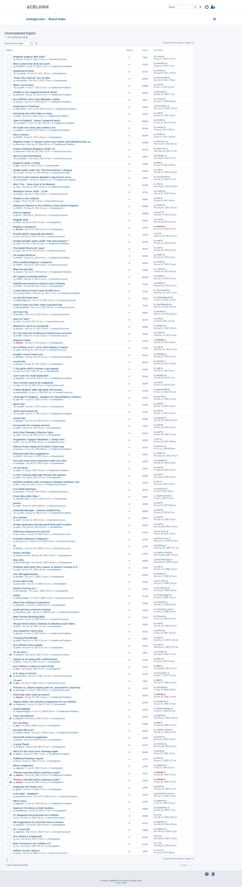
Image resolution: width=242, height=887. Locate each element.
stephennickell (22, 498)
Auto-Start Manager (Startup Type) (33, 432)
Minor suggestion (23, 765)
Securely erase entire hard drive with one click (39, 460)
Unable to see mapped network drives (35, 91)
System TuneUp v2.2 (24, 588)
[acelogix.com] (38, 7)
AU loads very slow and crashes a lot (34, 127)
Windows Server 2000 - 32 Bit (30, 191)
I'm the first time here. (26, 297)
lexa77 (18, 215)
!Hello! (16, 595)
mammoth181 (21, 392)
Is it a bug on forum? (25, 673)
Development (60, 73)
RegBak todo (20, 219)
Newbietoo (21, 704)
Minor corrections (23, 84)
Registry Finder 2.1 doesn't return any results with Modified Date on (52, 141)
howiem (19, 130)
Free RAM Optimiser (24, 488)
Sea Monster (21, 591)
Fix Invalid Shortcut (24, 255)
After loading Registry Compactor (32, 262)
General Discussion (58, 59)
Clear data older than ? (26, 496)
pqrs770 (19, 399)
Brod (18, 761)
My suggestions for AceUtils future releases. (38, 822)
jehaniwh (20, 94)
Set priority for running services (31, 425)
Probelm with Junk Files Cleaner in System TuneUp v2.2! (45, 566)
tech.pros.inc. (22, 541)
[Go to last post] (164, 56)
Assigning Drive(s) (23, 70)
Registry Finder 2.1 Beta (26, 162)
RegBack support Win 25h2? (29, 56)
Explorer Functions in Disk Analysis (33, 807)
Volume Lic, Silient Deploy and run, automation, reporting (46, 687)
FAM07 (22, 123)
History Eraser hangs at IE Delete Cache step (38, 446)
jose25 (19, 739)
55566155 (20, 605)
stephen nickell (22, 555)
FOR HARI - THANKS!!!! (25, 793)
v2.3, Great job (21, 829)
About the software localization (31, 602)
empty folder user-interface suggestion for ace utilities (44, 701)
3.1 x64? (17, 680)
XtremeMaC (21, 109)
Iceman (22, 73)
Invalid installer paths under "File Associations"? (40, 240)
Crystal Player (21, 744)
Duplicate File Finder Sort (27, 786)
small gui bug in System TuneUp (32, 609)
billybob (19, 718)
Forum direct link (23, 581)
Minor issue (19, 800)
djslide (19, 754)
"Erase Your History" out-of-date (31, 77)
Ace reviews (20, 517)
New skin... (19, 559)
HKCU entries (21, 134)
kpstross (19, 449)
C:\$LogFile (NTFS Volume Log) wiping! (35, 368)
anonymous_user (23, 612)
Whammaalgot (22, 598)
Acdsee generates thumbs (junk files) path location (42, 524)
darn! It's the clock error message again (35, 751)
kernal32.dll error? (23, 729)
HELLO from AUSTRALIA (27, 155)
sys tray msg (20, 311)
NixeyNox (20, 491)
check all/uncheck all (25, 410)
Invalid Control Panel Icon (28, 354)
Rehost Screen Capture (26, 850)
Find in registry (21, 212)
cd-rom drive (20, 467)
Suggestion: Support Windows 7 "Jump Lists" (39, 439)
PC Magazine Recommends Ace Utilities (36, 814)
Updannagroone (23, 300)
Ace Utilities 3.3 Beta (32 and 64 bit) (33, 666)
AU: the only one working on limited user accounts (42, 332)
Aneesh (19, 229)
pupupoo (20, 421)
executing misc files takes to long (32, 113)
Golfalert (23, 158)
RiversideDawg (22, 562)
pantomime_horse (24, 796)
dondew (19, 314)
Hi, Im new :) (20, 651)
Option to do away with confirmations (35, 659)
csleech (19, 272)
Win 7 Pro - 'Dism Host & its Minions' (34, 184)
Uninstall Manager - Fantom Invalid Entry (37, 510)
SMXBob (20, 357)
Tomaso (19, 102)
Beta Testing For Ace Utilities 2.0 (32, 843)
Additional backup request (28, 758)
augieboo (20, 768)
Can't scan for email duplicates (31, 375)
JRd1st (18, 662)
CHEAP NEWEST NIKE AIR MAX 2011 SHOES (37, 389)
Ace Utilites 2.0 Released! (27, 836)
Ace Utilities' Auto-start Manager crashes (36, 99)
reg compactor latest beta (28, 630)
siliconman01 (21, 80)
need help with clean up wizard (31, 694)
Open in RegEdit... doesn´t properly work (36, 120)
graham (19, 633)
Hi (14, 545)
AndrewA (20, 747)
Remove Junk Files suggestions (31, 453)
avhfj (18, 321)
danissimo (20, 144)
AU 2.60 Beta (20, 722)
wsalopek (20, 463)
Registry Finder (22, 340)
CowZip (19, 194)
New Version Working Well (29, 616)
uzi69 (21, 87)
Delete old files (22, 552)
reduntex (20, 654)
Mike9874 (20, 66)
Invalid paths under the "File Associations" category (42, 169)
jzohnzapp (20, 690)
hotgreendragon (23, 711)
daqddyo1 (20, 378)
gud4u (18, 789)
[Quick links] (215, 19)
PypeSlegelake (22, 307)
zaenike (19, 364)
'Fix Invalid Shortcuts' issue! (29, 247)
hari (17, 165)
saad (21, 172)
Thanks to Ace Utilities (26, 198)
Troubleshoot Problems (61, 66)
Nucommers (21, 676)
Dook (18, 222)
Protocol (19, 619)
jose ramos (21, 534)
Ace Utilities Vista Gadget (27, 644)
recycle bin (19, 361)
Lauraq (19, 59)
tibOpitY (19, 328)
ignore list (19, 403)
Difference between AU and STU (31, 531)
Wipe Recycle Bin (23, 269)
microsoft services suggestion (30, 737)
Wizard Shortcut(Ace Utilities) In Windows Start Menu (44, 623)
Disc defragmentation (25, 573)
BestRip (19, 576)
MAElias (19, 548)
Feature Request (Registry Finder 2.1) (34, 148)
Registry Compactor (24, 226)
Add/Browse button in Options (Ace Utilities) (39, 283)
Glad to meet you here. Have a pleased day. (38, 304)
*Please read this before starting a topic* (36, 772)
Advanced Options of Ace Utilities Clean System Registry (46, 205)
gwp (18, 201)
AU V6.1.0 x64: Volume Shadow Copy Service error (42, 177)
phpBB (112, 881)
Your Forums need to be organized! (33, 382)
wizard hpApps (21, 708)
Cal (17, 236)
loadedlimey (21, 810)
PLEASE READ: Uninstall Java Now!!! (33, 233)
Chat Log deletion (23, 715)
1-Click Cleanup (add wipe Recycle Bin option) (39, 474)
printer (17, 503)
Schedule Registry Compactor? (31, 538)
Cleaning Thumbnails (25, 637)
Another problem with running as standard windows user (46, 481)
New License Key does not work (31, 63)
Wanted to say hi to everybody (30, 325)
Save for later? (21, 318)
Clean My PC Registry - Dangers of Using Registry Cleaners (47, 396)
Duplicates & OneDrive (26, 106)
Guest (18, 853)
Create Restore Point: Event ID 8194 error (36, 290)
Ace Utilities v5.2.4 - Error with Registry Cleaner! (40, 347)
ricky (18, 187)
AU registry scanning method (30, 276)
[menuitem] (207, 7)
